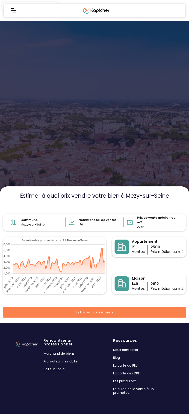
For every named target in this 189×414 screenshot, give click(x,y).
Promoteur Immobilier (61, 361)
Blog (116, 357)
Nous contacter (125, 350)
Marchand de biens (59, 353)
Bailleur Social (54, 369)
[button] (13, 10)
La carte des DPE (126, 373)
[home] (95, 10)
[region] (94, 103)
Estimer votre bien (94, 312)
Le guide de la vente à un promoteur (133, 390)
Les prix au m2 (124, 381)
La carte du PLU (125, 365)
